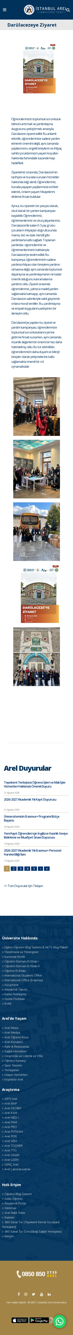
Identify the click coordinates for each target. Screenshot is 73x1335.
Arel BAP (10, 1104)
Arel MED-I (11, 1118)
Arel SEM (10, 1141)
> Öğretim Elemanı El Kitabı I (20, 961)
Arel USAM (11, 1155)
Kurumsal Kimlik (14, 957)
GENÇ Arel (11, 1165)
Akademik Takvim (15, 990)
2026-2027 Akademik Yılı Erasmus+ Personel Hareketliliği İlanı (32, 852)
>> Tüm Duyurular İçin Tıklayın (23, 886)
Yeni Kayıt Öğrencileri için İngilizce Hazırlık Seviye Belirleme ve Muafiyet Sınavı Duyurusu (36, 835)
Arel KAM (10, 1113)
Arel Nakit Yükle (14, 1213)
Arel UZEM (11, 1160)
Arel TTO (10, 1150)
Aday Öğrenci (13, 1199)
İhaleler (9, 1217)
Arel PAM (10, 1122)
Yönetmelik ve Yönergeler (21, 952)
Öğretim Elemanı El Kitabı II (22, 966)
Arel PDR (10, 1136)
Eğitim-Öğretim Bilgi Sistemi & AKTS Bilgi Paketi (36, 947)
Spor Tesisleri (13, 1065)
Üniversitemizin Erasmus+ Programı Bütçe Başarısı (31, 818)
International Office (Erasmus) (23, 980)
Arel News (11, 1028)
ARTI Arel (10, 1099)
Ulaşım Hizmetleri (15, 1075)
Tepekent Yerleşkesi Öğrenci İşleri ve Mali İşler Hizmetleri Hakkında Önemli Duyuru (35, 784)
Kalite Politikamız (15, 994)
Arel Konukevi (13, 1042)
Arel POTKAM (13, 1132)
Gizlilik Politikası (14, 999)
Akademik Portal (15, 1203)
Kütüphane (11, 985)
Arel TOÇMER (13, 1146)
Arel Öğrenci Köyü (16, 1037)
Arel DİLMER (12, 1108)
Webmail (10, 1208)
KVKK (8, 1004)
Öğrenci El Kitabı (15, 971)
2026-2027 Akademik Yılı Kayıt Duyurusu (30, 799)
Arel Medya (12, 1033)
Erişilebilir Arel (13, 1079)
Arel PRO (10, 1127)
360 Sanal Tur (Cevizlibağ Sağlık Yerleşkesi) (33, 1232)
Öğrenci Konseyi (15, 1061)
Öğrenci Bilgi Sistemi (18, 1194)
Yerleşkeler (11, 1070)
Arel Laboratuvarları (17, 1169)
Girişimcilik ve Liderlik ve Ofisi (23, 1056)
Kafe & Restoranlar (16, 1047)
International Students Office (23, 976)
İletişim (9, 1236)
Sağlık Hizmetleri (15, 1051)
